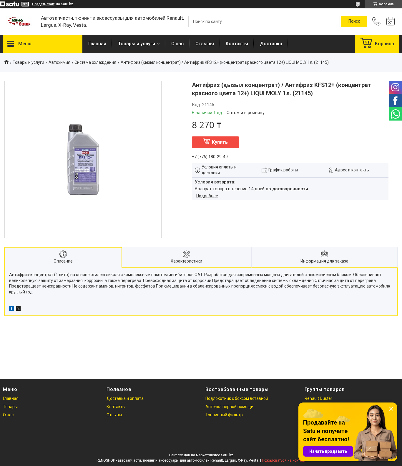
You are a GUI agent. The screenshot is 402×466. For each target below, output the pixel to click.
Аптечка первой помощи (229, 406)
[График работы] (390, 21)
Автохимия (59, 62)
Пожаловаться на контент (283, 460)
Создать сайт (43, 4)
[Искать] (354, 21)
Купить (220, 142)
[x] (18, 309)
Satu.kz (227, 455)
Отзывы (204, 43)
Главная (97, 43)
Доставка (271, 43)
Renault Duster (318, 398)
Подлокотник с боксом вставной (236, 398)
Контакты (237, 43)
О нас (177, 43)
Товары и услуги (136, 43)
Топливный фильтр (224, 414)
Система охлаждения (95, 62)
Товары (10, 406)
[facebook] (11, 309)
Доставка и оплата (125, 398)
